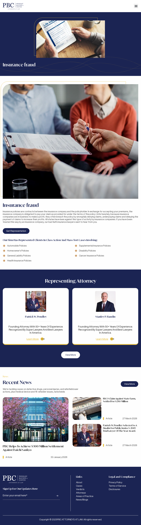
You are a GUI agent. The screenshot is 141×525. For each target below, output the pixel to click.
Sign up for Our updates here (20, 488)
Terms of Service (117, 486)
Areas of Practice (84, 496)
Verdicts (80, 489)
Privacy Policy (115, 482)
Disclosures (114, 489)
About (79, 482)
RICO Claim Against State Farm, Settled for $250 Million (119, 400)
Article (9, 457)
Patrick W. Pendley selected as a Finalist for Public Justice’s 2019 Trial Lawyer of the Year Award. (120, 428)
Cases (79, 486)
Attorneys (81, 493)
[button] (136, 6)
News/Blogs (82, 500)
